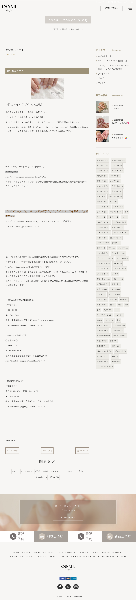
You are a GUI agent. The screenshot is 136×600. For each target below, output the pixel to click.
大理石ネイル (102, 201)
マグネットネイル (103, 268)
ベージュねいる (117, 330)
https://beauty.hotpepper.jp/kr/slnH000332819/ (25, 406)
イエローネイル (117, 170)
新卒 (126, 212)
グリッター (116, 284)
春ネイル (113, 341)
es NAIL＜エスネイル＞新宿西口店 (112, 61)
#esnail (15, 471)
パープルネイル (119, 325)
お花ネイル (101, 248)
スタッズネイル (122, 258)
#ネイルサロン (58, 471)
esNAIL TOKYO (103, 243)
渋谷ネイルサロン (119, 335)
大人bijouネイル (103, 284)
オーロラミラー (102, 356)
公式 (98, 310)
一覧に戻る (47, 451)
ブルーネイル (102, 181)
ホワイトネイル (115, 212)
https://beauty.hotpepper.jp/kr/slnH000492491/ (25, 325)
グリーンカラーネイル (105, 258)
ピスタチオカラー (103, 335)
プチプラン (102, 78)
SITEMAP (121, 557)
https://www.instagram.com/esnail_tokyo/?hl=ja (25, 177)
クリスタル (117, 263)
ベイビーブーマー (103, 222)
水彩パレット (117, 191)
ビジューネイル (120, 351)
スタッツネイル (102, 170)
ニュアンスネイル (119, 268)
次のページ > (82, 451)
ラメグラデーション (104, 315)
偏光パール (116, 361)
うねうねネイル (102, 253)
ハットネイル (123, 248)
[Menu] (129, 8)
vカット (124, 217)
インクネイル (115, 289)
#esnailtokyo (41, 477)
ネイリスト (119, 315)
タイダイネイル (102, 330)
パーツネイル (117, 165)
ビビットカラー (102, 165)
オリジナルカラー (118, 160)
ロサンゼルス (102, 305)
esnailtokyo (123, 299)
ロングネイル (118, 279)
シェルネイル (118, 206)
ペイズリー (101, 196)
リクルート (109, 320)
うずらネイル (102, 238)
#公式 (70, 471)
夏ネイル (113, 201)
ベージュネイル (102, 361)
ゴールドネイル (102, 227)
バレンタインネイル (104, 351)
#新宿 (45, 471)
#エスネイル (26, 471)
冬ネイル (113, 299)
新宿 (120, 305)
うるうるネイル (117, 186)
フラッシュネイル (103, 279)
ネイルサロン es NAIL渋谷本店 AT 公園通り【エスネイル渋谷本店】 (113, 67)
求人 (118, 320)
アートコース (10, 440)
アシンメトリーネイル (105, 366)
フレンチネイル (102, 274)
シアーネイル (102, 212)
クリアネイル (115, 181)
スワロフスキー (102, 346)
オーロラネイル (102, 191)
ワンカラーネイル (118, 253)
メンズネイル (113, 217)
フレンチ (115, 274)
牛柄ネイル (116, 346)
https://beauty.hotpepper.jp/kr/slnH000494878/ (25, 361)
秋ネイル (112, 248)
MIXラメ (115, 356)
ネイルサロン (102, 341)
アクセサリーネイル (120, 232)
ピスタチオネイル (103, 325)
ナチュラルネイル (103, 232)
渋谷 (126, 305)
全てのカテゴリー (105, 56)
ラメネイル (101, 217)
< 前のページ (12, 451)
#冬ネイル (54, 477)
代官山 (112, 305)
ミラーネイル (102, 289)
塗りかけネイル (115, 238)
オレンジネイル (102, 186)
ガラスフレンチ (117, 227)
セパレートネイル (115, 196)
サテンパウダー (102, 160)
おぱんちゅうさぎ (119, 222)
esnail (117, 310)
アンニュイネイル (103, 206)
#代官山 (79, 471)
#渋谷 (37, 471)
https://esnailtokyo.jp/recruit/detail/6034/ (22, 226)
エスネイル (108, 310)
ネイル (99, 320)
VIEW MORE (68, 517)
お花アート (116, 243)
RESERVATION (111, 8)
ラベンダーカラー (103, 263)
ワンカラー (102, 83)
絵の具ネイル (102, 176)
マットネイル (102, 299)
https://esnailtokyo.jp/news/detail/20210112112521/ (27, 267)
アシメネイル (115, 176)
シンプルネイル (114, 294)
